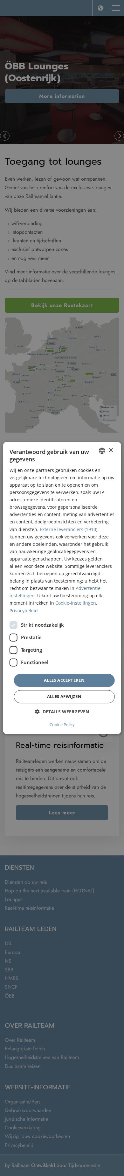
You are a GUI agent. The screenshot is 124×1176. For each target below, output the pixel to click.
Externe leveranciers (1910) (68, 529)
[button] (62, 712)
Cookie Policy (62, 725)
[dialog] (62, 588)
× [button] (110, 450)
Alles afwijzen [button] (64, 697)
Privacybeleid (24, 611)
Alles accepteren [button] (64, 680)
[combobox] (102, 450)
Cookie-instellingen (75, 603)
